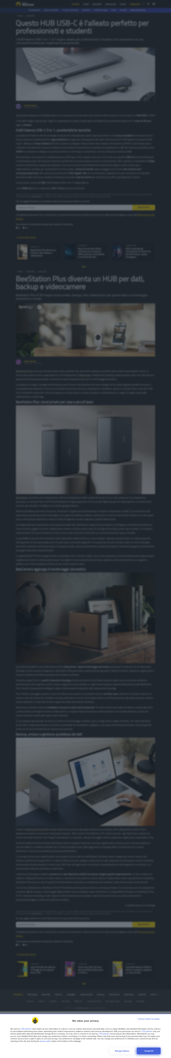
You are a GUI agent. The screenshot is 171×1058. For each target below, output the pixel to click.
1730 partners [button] (26, 1029)
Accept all (148, 1051)
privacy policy (45, 1041)
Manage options (122, 1051)
